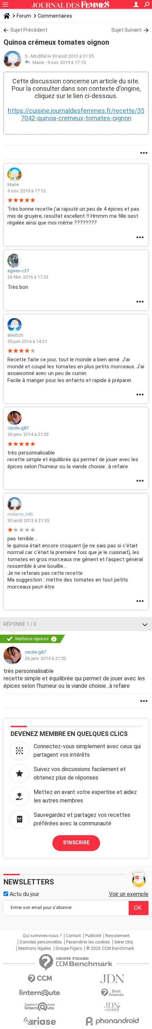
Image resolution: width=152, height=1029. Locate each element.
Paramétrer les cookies (88, 942)
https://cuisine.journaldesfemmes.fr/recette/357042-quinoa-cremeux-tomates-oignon (76, 114)
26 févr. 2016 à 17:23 (27, 277)
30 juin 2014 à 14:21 (27, 341)
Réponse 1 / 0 (20, 624)
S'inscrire (76, 842)
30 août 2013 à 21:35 (28, 520)
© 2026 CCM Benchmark (110, 948)
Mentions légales (34, 948)
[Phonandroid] (112, 1021)
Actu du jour (23, 894)
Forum (24, 16)
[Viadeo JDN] (112, 1007)
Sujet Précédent (28, 30)
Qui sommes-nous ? (42, 935)
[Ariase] (40, 1021)
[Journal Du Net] (112, 978)
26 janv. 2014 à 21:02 (28, 434)
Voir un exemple (128, 894)
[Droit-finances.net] (112, 993)
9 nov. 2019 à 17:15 (66, 62)
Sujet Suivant (126, 30)
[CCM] (40, 978)
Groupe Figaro (68, 948)
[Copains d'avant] (40, 1006)
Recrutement (117, 935)
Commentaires (55, 16)
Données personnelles (40, 942)
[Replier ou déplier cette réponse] (145, 624)
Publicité (93, 935)
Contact (73, 935)
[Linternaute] (40, 993)
